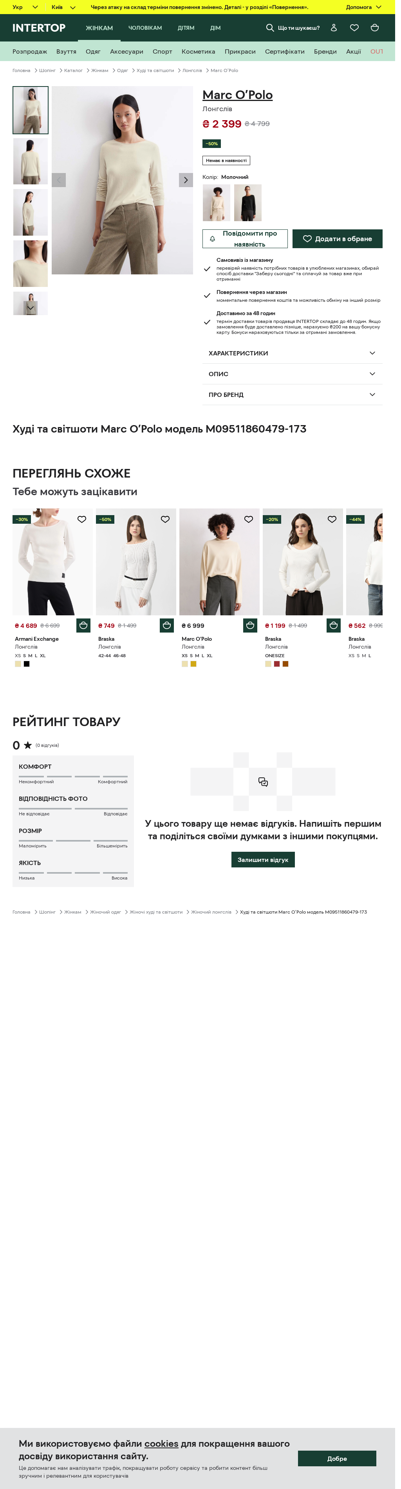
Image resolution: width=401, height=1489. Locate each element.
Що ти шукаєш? (299, 28)
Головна (22, 70)
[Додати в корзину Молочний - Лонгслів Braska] (167, 625)
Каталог (73, 70)
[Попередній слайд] (59, 180)
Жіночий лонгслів (211, 912)
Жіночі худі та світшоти (156, 912)
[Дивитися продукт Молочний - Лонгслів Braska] (136, 561)
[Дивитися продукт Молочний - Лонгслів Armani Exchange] (53, 561)
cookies (162, 1443)
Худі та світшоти (155, 70)
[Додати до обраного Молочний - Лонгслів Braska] (165, 519)
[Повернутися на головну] (39, 28)
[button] (59, 180)
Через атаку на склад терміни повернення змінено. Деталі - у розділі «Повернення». (200, 7)
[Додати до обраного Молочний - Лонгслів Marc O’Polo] (248, 519)
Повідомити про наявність (250, 239)
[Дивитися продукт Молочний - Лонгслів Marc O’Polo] (219, 561)
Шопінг (47, 70)
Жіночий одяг (105, 912)
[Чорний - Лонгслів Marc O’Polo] (248, 203)
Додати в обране (343, 238)
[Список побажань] (354, 28)
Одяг (122, 70)
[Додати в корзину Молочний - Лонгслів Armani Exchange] (83, 625)
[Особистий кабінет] (334, 28)
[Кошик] (375, 28)
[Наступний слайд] (30, 308)
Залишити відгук (263, 859)
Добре (337, 1458)
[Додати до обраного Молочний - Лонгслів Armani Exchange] (82, 519)
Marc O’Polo (224, 70)
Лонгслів (192, 70)
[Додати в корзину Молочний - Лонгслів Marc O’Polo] (250, 625)
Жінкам (99, 70)
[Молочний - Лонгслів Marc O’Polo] (216, 203)
